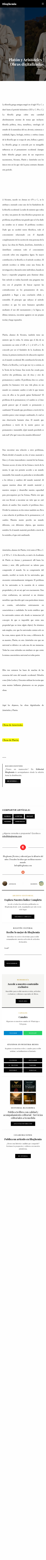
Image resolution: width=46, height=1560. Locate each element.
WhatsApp (30, 816)
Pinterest (13, 1070)
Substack (32, 1070)
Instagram (33, 1060)
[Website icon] (23, 872)
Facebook (7, 816)
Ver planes (23, 1001)
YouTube (33, 1065)
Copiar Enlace (20, 821)
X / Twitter (13, 1065)
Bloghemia (9, 4)
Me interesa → (13, 781)
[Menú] (43, 4)
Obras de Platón (10, 740)
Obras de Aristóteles (12, 725)
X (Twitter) (18, 816)
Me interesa (23, 1156)
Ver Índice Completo (23, 916)
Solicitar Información (23, 1124)
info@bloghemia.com (12, 836)
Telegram (7, 821)
